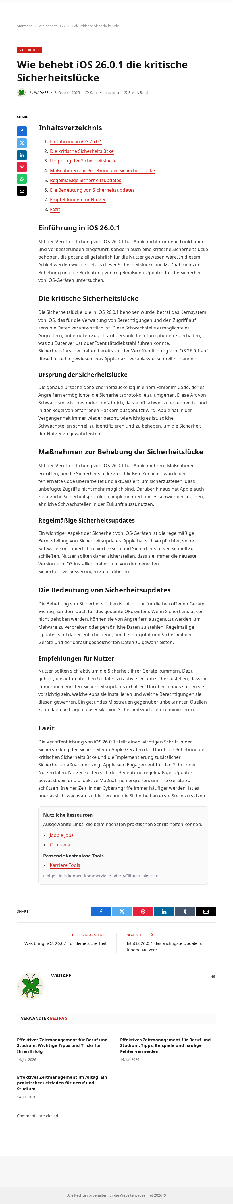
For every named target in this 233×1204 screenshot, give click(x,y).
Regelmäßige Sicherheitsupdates (85, 180)
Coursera (60, 845)
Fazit (55, 209)
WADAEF (41, 92)
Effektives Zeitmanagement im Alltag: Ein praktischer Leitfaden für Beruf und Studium (62, 1082)
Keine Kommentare (105, 92)
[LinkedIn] (22, 155)
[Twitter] (22, 143)
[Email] (22, 191)
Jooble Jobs (62, 835)
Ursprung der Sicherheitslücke (83, 161)
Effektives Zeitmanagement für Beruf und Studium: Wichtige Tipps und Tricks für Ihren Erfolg (62, 1045)
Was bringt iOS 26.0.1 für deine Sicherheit (65, 943)
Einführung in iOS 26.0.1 (76, 141)
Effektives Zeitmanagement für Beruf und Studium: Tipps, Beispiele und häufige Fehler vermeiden (165, 1045)
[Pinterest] (22, 167)
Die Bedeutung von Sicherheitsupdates (92, 190)
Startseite (24, 26)
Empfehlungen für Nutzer (78, 200)
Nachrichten (29, 50)
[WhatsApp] (22, 179)
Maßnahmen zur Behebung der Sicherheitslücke (102, 170)
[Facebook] (22, 131)
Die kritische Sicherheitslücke (82, 151)
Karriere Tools (65, 865)
